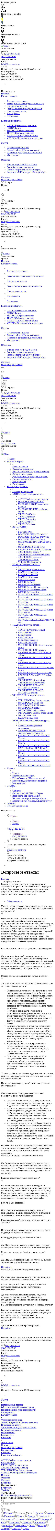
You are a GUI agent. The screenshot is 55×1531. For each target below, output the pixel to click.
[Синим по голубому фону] (2, 23)
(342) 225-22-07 (12, 54)
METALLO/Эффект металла (20, 130)
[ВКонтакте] (8, 190)
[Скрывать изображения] (2, 32)
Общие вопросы (14, 901)
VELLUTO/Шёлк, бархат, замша (22, 135)
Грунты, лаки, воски (16, 111)
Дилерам (5, 177)
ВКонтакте (6, 1488)
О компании (7, 1442)
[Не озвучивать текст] (2, 41)
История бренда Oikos (11, 179)
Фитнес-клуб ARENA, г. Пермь (22, 164)
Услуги (4, 143)
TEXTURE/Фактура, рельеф (20, 133)
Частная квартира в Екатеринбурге (23, 169)
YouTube (5, 1490)
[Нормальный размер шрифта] (3, 8)
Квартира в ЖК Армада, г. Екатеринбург (26, 172)
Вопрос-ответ (7, 1450)
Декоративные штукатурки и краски (24, 108)
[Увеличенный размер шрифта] (3, 11)
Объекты (5, 160)
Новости (5, 93)
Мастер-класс (13, 155)
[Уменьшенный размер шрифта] (2, 5)
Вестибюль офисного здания (20, 167)
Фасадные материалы (17, 101)
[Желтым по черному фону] (2, 20)
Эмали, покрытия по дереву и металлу (25, 103)
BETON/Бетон (14, 128)
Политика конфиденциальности (16, 1495)
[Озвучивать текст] (3, 37)
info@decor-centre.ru (10, 64)
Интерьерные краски (17, 106)
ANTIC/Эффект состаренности (22, 125)
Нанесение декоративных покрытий (24, 152)
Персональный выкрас (18, 147)
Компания (6, 1437)
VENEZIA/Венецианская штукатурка (25, 138)
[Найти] (3, 384)
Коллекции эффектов (11, 121)
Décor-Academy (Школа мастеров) (23, 150)
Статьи (4, 1445)
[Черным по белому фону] (2, 17)
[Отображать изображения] (2, 28)
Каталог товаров (9, 96)
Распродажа (12, 116)
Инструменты (13, 113)
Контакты (6, 1452)
